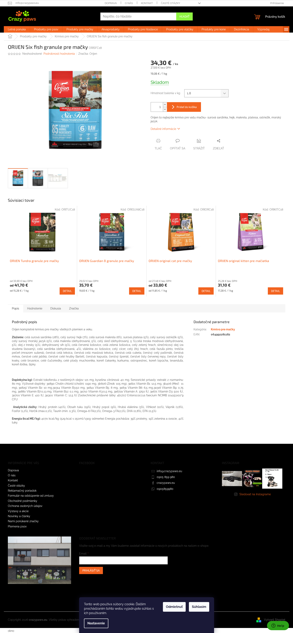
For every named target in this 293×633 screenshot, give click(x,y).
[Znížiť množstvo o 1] (165, 109)
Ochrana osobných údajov (25, 506)
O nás (129, 3)
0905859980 (165, 488)
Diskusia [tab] (55, 308)
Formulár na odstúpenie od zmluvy (31, 495)
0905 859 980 (166, 477)
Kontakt (147, 3)
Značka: (87, 53)
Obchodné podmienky (22, 500)
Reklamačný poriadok (22, 490)
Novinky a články (19, 516)
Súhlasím (199, 607)
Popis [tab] (15, 308)
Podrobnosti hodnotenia (59, 53)
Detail (67, 291)
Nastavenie (96, 623)
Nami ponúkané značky (23, 521)
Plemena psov (17, 526)
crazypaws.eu (166, 482)
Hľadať (184, 16)
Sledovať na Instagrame (255, 494)
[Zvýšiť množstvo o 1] (165, 104)
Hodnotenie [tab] (34, 308)
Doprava (111, 3)
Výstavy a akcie (18, 511)
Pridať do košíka (187, 107)
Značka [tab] (74, 308)
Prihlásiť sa (91, 570)
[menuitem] (17, 29)
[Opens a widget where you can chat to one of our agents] (278, 626)
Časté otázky (170, 3)
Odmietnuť (174, 607)
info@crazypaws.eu (169, 471)
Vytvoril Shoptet (274, 619)
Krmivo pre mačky (223, 329)
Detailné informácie (163, 129)
